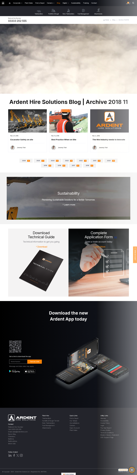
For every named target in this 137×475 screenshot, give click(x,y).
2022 (82, 160)
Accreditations (74, 423)
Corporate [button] (16, 3)
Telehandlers (46, 418)
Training (86, 3)
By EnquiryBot (123, 470)
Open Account (75, 428)
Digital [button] (65, 3)
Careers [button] (50, 3)
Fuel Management (48, 425)
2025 (40, 160)
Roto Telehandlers (48, 423)
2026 (25, 160)
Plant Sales (29, 3)
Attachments (46, 428)
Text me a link (34, 361)
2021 (96, 160)
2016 (89, 165)
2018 (61, 165)
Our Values (73, 421)
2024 (54, 160)
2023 (68, 160)
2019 (47, 165)
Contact (94, 3)
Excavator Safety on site (21, 140)
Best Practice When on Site (63, 140)
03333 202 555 (17, 21)
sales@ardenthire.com (20, 432)
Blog (58, 3)
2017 (75, 165)
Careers (72, 425)
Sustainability (75, 3)
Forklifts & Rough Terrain (50, 421)
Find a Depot (39, 3)
